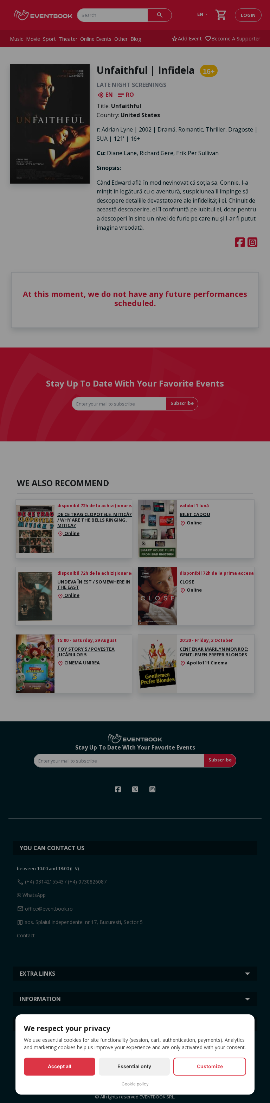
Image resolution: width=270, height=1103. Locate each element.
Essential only (134, 1066)
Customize (210, 1066)
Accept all (59, 1066)
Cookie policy (135, 1083)
